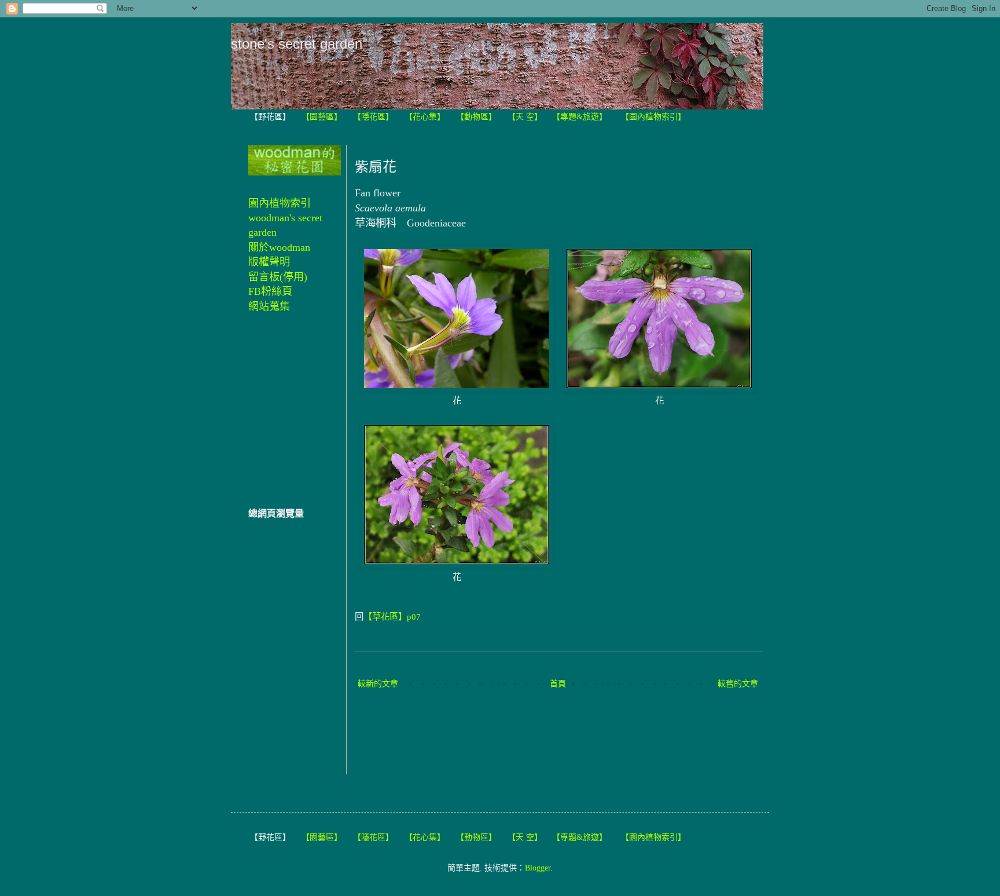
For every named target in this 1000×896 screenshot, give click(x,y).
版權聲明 (269, 262)
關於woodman (279, 247)
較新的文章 (378, 683)
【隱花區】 (373, 116)
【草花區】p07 (392, 616)
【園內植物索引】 (653, 116)
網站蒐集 (269, 306)
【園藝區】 (322, 116)
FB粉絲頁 (270, 291)
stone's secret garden (296, 44)
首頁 (558, 683)
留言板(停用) (277, 277)
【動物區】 (476, 116)
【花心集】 (425, 116)
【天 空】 (525, 116)
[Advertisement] (565, 733)
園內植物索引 (279, 203)
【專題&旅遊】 (579, 116)
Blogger (537, 868)
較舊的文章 (738, 683)
